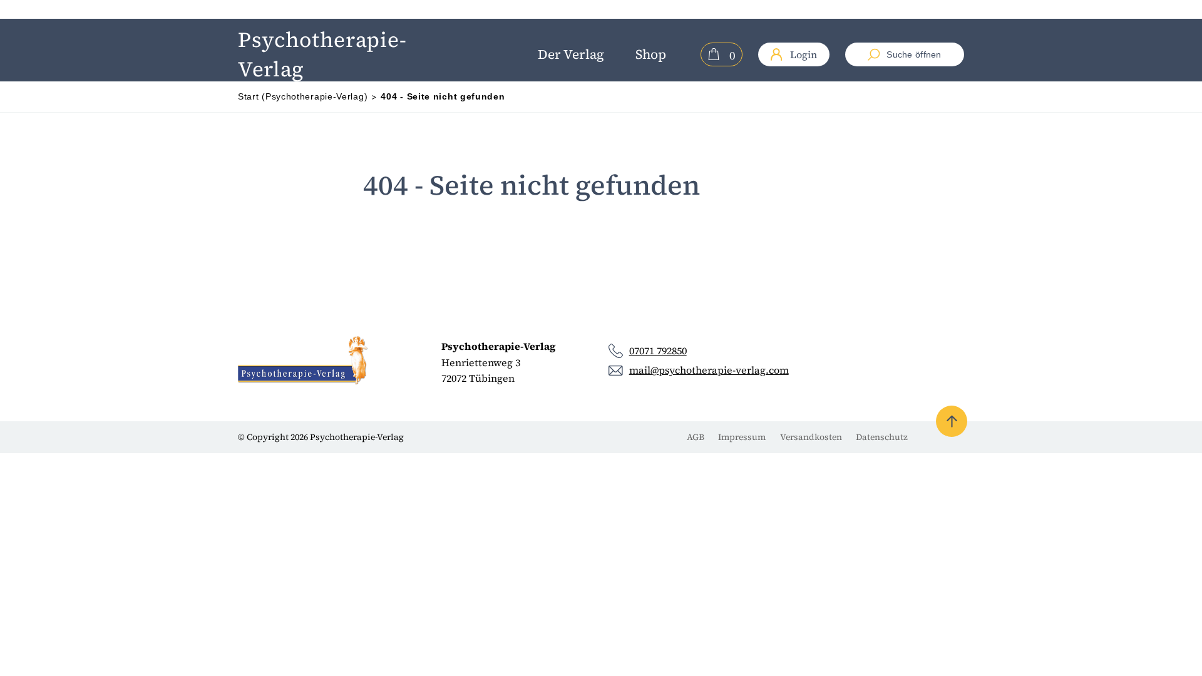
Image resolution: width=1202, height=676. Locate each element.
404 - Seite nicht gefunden (443, 96)
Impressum (742, 437)
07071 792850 (658, 350)
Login (803, 54)
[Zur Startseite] (303, 360)
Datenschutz (882, 437)
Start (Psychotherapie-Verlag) (302, 96)
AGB (695, 437)
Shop (650, 54)
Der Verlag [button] (571, 54)
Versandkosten (811, 437)
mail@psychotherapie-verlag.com (709, 370)
